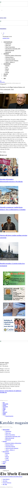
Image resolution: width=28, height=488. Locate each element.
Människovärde (9, 50)
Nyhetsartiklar (8, 42)
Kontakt (4, 413)
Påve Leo (8, 45)
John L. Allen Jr (10, 62)
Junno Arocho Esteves (11, 60)
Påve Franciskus (10, 47)
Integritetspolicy (9, 416)
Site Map (5, 484)
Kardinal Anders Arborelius (13, 55)
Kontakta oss (3, 392)
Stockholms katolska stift (12, 48)
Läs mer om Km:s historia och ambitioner (10, 390)
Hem (4, 402)
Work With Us (6, 479)
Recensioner (7, 64)
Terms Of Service (7, 482)
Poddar (4, 409)
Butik (5, 75)
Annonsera (5, 412)
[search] (11, 427)
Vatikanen (8, 43)
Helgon (6, 74)
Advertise (5, 481)
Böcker (7, 65)
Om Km (4, 414)
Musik (7, 69)
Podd (6, 70)
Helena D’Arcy (9, 57)
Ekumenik (8, 52)
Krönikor (6, 53)
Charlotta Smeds (10, 59)
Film (6, 67)
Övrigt (7, 72)
